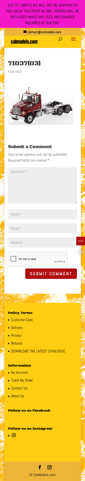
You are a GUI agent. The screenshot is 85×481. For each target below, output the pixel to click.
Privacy (16, 335)
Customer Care (22, 319)
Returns (16, 343)
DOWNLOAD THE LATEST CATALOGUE (38, 351)
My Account (19, 372)
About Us (17, 395)
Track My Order (22, 380)
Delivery (17, 327)
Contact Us (19, 387)
